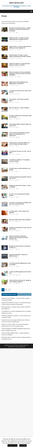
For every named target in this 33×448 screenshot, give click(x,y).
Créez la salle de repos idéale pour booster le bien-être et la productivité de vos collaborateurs (19, 134)
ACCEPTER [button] (23, 445)
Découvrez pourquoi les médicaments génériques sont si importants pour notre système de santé (18, 237)
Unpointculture (22, 346)
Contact (13, 345)
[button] (31, 11)
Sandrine (18, 221)
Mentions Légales (19, 345)
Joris (21, 49)
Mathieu (18, 118)
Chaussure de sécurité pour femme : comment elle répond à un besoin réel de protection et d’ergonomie (20, 29)
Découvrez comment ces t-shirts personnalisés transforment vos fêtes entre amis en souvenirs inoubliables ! (20, 74)
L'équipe (16, 346)
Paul (18, 32)
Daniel (21, 41)
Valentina (18, 154)
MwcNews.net (8, 345)
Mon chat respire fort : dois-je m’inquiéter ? (19, 107)
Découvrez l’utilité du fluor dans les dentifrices (20, 219)
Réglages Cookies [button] (12, 445)
